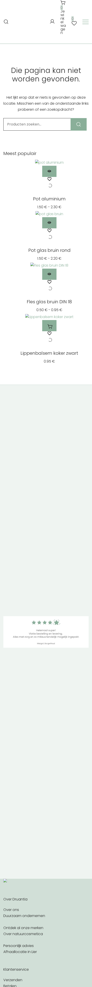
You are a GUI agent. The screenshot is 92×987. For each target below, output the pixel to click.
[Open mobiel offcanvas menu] (85, 22)
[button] (49, 325)
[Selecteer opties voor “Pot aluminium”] (49, 171)
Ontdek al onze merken (23, 927)
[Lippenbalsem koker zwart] (49, 316)
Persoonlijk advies (18, 945)
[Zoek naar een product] (6, 22)
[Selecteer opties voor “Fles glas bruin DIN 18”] (49, 274)
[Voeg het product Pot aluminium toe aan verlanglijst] (49, 183)
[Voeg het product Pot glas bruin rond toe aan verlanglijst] (49, 234)
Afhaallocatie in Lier (20, 951)
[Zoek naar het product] (79, 124)
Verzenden (12, 980)
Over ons (11, 909)
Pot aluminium (49, 199)
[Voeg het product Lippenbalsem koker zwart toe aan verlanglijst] (49, 337)
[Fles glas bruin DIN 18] (49, 265)
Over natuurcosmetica (23, 933)
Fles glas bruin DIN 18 (49, 302)
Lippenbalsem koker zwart (49, 353)
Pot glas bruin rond (49, 250)
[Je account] (52, 22)
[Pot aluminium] (49, 162)
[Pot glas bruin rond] (49, 214)
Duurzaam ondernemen (24, 915)
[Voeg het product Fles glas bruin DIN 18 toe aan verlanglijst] (49, 286)
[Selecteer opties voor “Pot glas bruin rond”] (49, 222)
